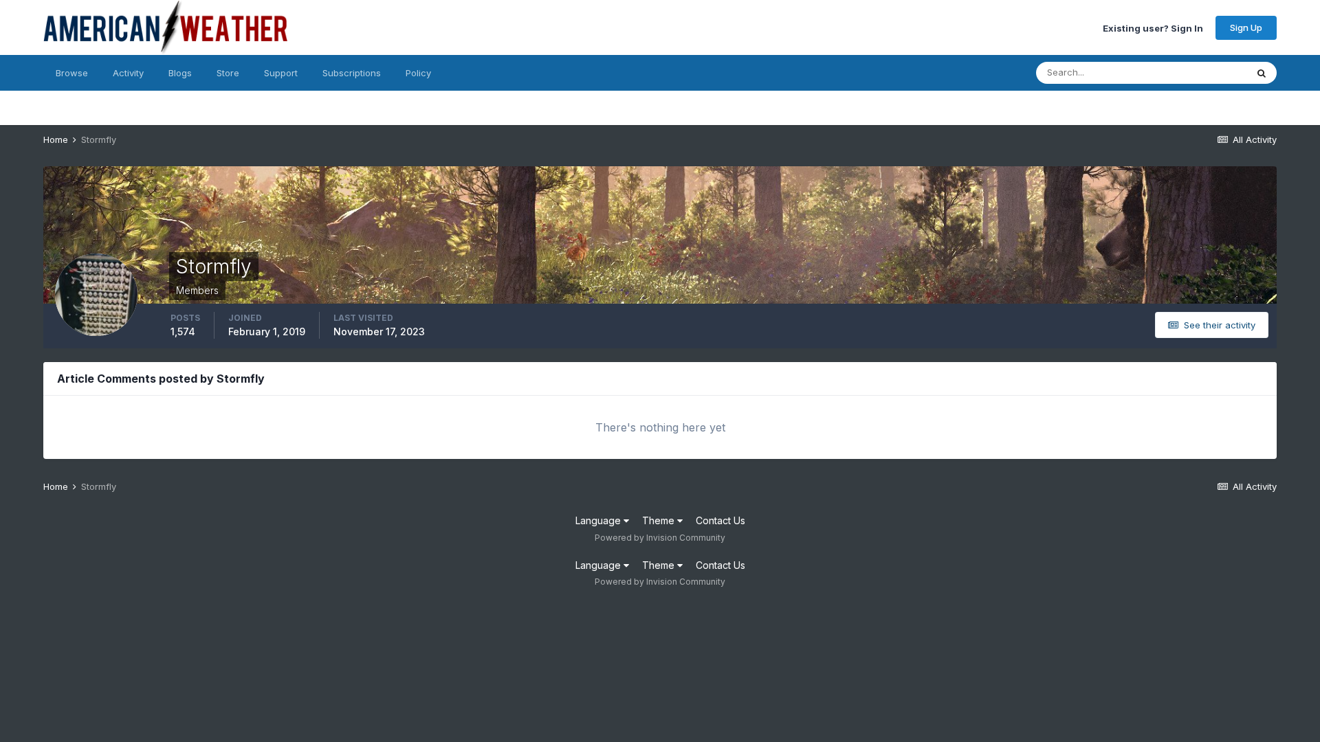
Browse (72, 72)
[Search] (1261, 73)
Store (228, 72)
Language (599, 520)
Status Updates (1196, 72)
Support (281, 72)
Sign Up (1246, 27)
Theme (659, 520)
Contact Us (720, 520)
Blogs (180, 72)
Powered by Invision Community (660, 537)
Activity (128, 72)
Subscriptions (351, 72)
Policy (418, 72)
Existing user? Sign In (1153, 27)
